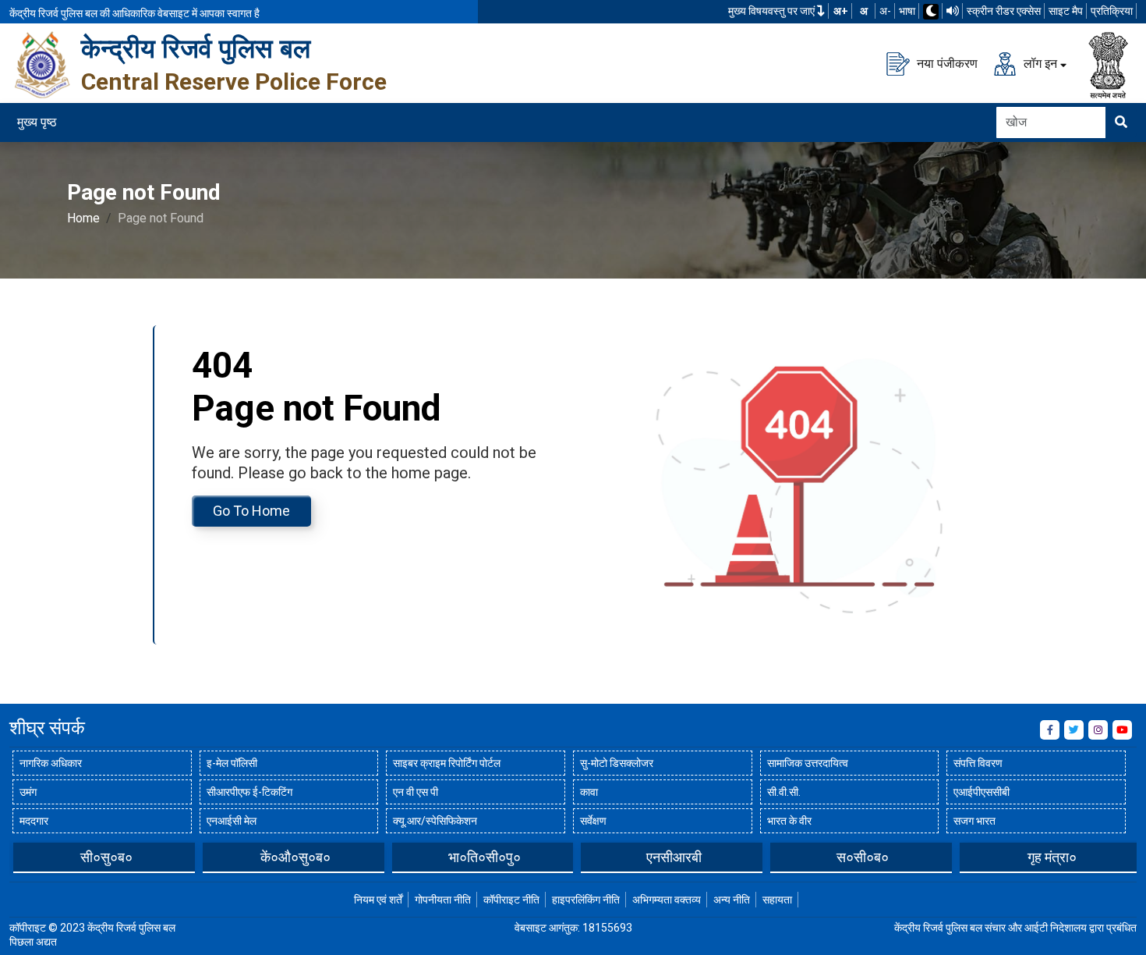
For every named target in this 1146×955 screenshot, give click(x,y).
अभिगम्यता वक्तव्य (666, 899)
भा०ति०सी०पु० (484, 857)
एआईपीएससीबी (981, 792)
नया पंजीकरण (946, 63)
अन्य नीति (731, 899)
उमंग (28, 792)
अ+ (840, 10)
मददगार (33, 821)
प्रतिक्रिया (1112, 11)
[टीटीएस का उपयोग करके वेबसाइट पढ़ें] (952, 10)
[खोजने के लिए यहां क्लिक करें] (1121, 122)
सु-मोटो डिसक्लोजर (616, 763)
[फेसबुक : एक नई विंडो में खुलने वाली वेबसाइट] (1049, 730)
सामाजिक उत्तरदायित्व (807, 763)
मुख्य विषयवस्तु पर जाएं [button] (772, 11)
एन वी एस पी (415, 792)
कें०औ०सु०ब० (295, 857)
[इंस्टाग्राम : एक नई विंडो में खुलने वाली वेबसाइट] (1098, 730)
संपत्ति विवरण (978, 763)
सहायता (777, 899)
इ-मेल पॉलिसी (232, 763)
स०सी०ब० (863, 857)
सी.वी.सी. (784, 792)
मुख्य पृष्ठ (37, 122)
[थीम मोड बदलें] (931, 12)
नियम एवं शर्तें (378, 899)
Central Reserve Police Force (234, 81)
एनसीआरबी (674, 857)
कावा (589, 792)
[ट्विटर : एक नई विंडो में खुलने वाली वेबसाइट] (1074, 730)
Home (83, 218)
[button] (21, 856)
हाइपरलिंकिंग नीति (586, 899)
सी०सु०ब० (106, 857)
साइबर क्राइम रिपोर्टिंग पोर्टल (446, 763)
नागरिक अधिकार (50, 763)
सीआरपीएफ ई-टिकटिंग (249, 792)
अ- (885, 10)
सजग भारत (974, 821)
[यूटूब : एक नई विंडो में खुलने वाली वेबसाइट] (1122, 730)
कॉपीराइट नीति (511, 899)
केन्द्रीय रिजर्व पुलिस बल (195, 48)
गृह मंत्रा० (1052, 857)
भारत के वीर (789, 821)
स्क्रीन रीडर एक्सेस (1004, 11)
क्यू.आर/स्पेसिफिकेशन (435, 821)
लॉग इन (1038, 63)
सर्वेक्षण (593, 821)
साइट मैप (1066, 11)
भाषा (907, 10)
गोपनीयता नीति (443, 899)
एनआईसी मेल (231, 821)
